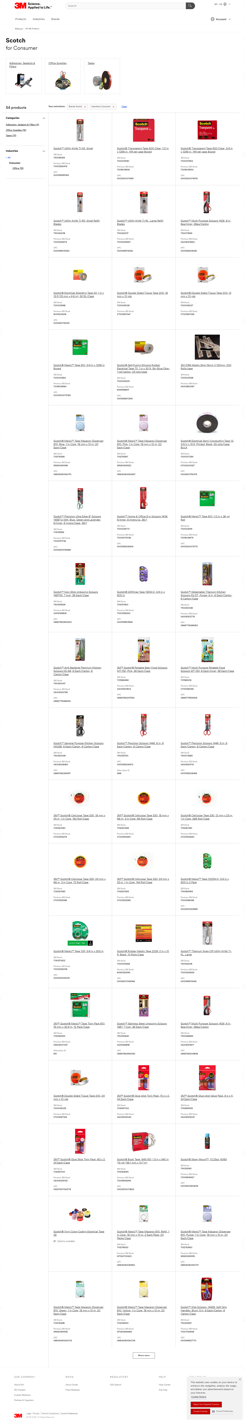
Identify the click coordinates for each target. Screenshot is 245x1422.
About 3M (19, 1385)
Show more (144, 1355)
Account (221, 19)
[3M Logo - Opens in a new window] (33, 5)
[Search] (190, 5)
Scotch (75, 107)
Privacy (36, 1414)
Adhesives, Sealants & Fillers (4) (22, 125)
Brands (55, 19)
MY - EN (218, 4)
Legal (28, 1414)
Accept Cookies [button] (200, 1412)
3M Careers (20, 1390)
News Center (72, 1385)
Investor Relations (22, 1395)
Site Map (163, 1390)
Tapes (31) (11, 135)
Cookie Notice (198, 1397)
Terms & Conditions (50, 1414)
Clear (124, 106)
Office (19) (18, 168)
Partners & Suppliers (24, 1400)
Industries (39, 19)
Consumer (101, 107)
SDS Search (115, 1385)
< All (8, 158)
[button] (223, 1411)
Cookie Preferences (69, 1414)
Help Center (164, 1385)
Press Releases (73, 1390)
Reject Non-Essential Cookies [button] (206, 1405)
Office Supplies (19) (16, 130)
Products (20, 19)
